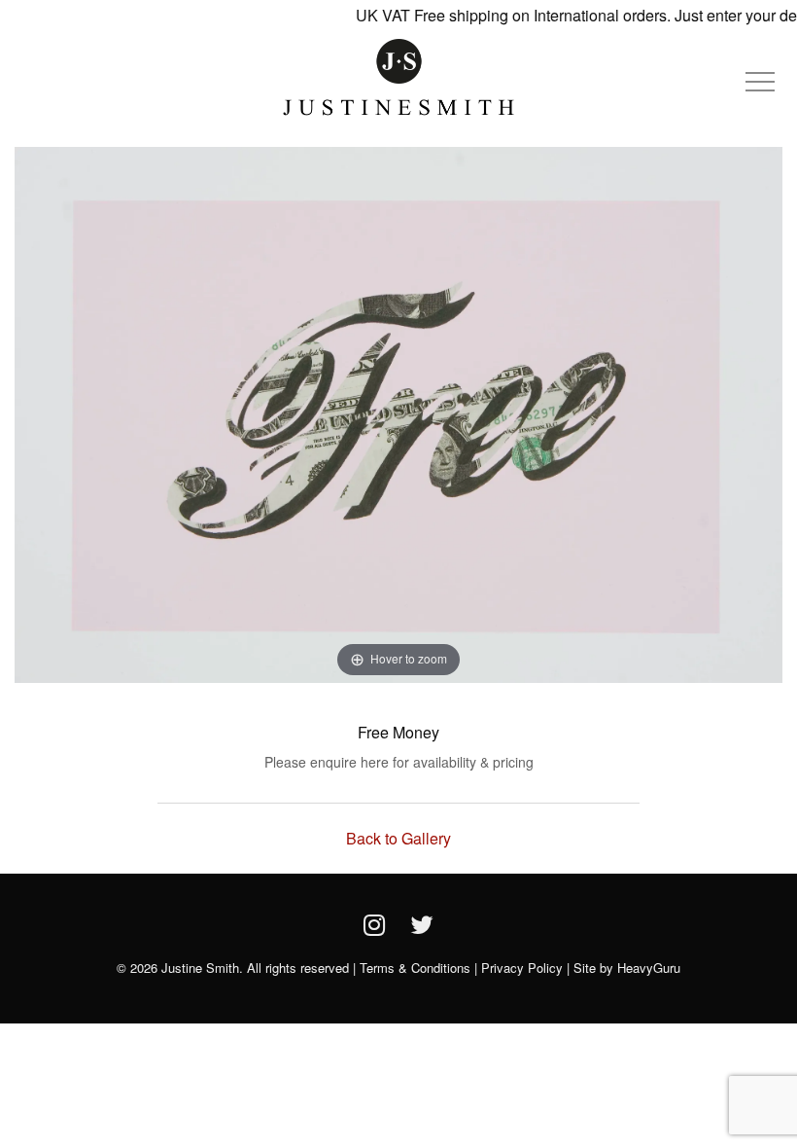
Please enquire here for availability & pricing (399, 761)
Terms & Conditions (415, 967)
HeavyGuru (648, 967)
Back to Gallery (398, 838)
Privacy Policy (522, 967)
